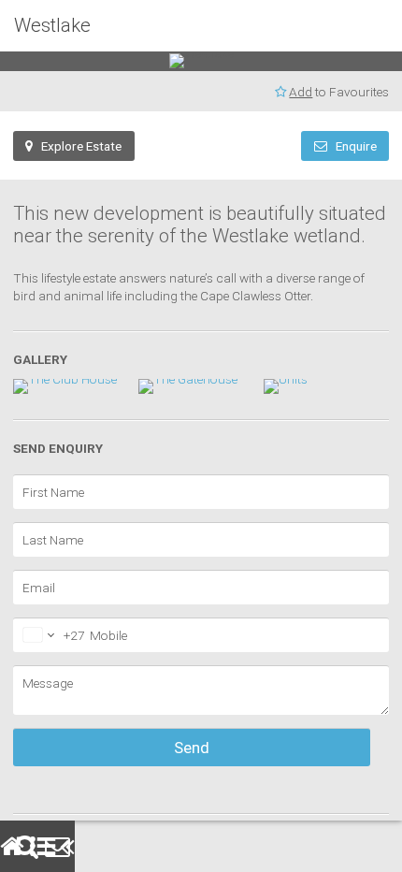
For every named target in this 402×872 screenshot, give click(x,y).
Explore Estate (77, 145)
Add (197, 91)
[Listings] (37, 846)
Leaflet (381, 751)
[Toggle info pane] (67, 846)
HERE (380, 813)
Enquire (249, 145)
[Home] (7, 846)
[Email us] (52, 846)
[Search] (22, 846)
